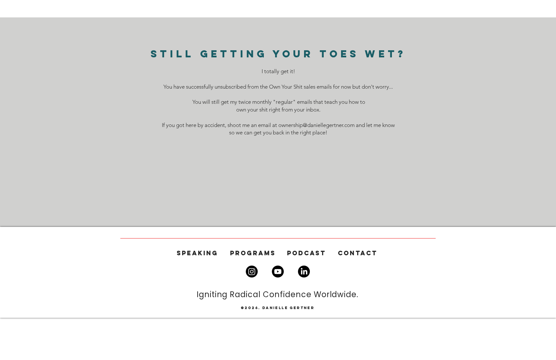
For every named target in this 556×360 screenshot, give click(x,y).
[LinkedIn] (304, 271)
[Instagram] (252, 271)
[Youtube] (278, 271)
